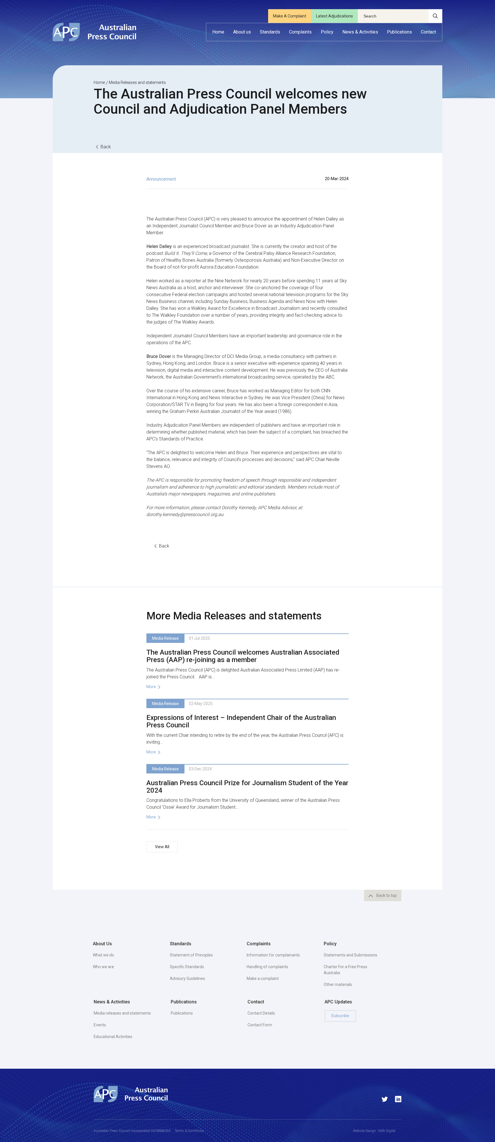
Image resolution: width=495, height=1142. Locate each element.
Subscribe (340, 1015)
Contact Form (259, 1025)
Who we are (103, 966)
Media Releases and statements (137, 82)
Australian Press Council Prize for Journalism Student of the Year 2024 (247, 786)
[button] (242, 32)
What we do (103, 955)
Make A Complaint (289, 16)
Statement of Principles (191, 955)
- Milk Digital (386, 1131)
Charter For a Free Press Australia (345, 969)
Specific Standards (187, 966)
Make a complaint (263, 978)
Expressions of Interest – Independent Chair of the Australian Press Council (241, 721)
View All (162, 846)
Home (99, 82)
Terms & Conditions (189, 1131)
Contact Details (261, 1013)
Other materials (338, 984)
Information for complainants (273, 955)
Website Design (364, 1131)
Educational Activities (113, 1036)
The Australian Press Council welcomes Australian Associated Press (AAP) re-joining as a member (242, 656)
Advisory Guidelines (187, 978)
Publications (182, 1013)
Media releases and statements (122, 1013)
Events (100, 1025)
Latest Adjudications (334, 16)
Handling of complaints (267, 966)
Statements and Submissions (350, 955)
